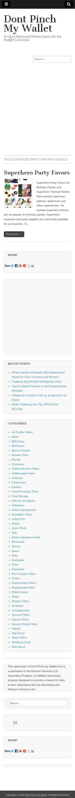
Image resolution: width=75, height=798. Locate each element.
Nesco (15, 551)
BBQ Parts (18, 441)
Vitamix (16, 628)
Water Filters (19, 637)
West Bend (18, 646)
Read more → (14, 234)
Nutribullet (18, 560)
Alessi (15, 436)
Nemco (16, 546)
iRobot (16, 523)
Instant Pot (18, 518)
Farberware (19, 482)
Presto (16, 578)
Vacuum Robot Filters (25, 624)
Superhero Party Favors (37, 172)
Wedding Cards (21, 642)
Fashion (17, 487)
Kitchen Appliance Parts (26, 537)
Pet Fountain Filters (24, 573)
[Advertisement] (37, 113)
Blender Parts (20, 454)
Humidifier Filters (22, 514)
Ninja (15, 555)
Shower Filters (20, 601)
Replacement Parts (23, 587)
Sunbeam (17, 605)
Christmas (18, 464)
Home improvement (24, 509)
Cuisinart (17, 477)
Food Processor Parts (25, 491)
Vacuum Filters (21, 614)
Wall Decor (18, 633)
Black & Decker (21, 450)
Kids (14, 532)
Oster (15, 564)
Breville (16, 459)
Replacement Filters (24, 582)
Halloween (18, 505)
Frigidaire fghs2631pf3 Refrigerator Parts (37, 381)
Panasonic (18, 569)
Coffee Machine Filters (25, 468)
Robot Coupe (20, 592)
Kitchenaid (18, 541)
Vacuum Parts (20, 619)
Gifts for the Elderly (23, 500)
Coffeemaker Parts (23, 473)
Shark (15, 596)
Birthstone (18, 445)
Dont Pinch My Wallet (30, 23)
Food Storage (20, 496)
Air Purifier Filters (22, 432)
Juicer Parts (19, 528)
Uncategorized (20, 610)
